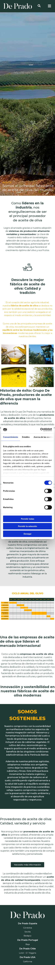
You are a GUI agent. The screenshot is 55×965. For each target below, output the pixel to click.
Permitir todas (27, 519)
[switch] (48, 491)
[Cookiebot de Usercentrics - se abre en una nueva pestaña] (40, 429)
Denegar (28, 534)
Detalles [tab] (26, 437)
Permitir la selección (27, 526)
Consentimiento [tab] (10, 437)
